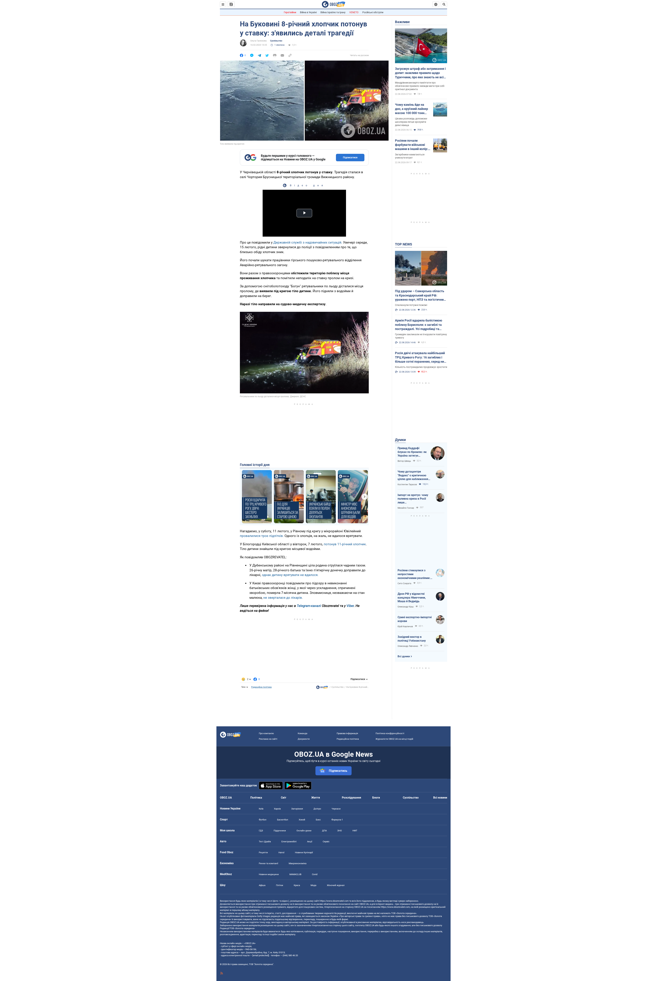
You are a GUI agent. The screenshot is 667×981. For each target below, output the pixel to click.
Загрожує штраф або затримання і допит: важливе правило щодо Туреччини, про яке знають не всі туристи (420, 73)
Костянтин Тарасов (407, 484)
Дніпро (317, 808)
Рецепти (263, 852)
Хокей (302, 819)
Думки (400, 440)
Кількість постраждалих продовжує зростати (421, 367)
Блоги (376, 797)
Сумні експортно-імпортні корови (415, 619)
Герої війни (290, 12)
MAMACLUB (295, 874)
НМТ (354, 830)
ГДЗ (261, 830)
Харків (277, 808)
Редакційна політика (261, 687)
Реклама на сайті (268, 739)
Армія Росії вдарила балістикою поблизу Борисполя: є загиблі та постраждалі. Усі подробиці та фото (418, 325)
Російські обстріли (372, 12)
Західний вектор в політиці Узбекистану (412, 638)
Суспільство (276, 41)
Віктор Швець (404, 461)
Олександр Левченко (408, 646)
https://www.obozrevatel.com (334, 901)
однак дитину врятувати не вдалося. (290, 575)
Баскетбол (282, 819)
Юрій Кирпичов (405, 626)
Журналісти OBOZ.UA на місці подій (394, 739)
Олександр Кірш (406, 607)
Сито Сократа (404, 583)
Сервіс (326, 841)
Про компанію (266, 733)
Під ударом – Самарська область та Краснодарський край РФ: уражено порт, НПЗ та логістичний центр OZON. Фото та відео (420, 295)
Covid (314, 874)
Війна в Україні (308, 12)
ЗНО (339, 830)
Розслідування (351, 797)
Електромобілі (289, 841)
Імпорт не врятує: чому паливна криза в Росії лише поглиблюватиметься (413, 498)
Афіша (262, 885)
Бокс (318, 819)
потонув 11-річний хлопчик (345, 544)
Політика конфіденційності (390, 733)
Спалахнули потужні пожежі (411, 305)
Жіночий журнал (336, 885)
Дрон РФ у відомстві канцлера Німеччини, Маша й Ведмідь (412, 597)
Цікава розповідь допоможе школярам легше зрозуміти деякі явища (411, 122)
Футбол (262, 819)
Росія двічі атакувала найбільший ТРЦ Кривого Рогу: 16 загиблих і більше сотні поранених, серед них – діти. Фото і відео (420, 357)
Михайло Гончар (406, 508)
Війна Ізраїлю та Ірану (332, 12)
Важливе (402, 22)
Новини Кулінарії (304, 852)
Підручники (280, 830)
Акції (309, 841)
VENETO (354, 12)
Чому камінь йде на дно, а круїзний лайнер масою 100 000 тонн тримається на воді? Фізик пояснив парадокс (411, 109)
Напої (281, 852)
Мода (313, 885)
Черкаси (336, 808)
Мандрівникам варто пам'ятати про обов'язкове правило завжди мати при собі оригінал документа (419, 86)
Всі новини (440, 797)
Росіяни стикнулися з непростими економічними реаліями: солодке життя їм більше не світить (414, 574)
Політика (256, 797)
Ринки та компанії (268, 863)
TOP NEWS (403, 244)
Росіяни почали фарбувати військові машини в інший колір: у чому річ (412, 145)
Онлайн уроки (304, 830)
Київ (261, 808)
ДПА (324, 830)
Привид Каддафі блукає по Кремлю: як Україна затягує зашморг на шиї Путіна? (412, 452)
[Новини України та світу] (322, 688)
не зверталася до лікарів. (283, 598)
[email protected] (260, 955)
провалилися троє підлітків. (262, 536)
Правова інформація (347, 733)
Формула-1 (337, 819)
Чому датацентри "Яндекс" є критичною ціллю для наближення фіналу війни (413, 475)
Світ (283, 797)
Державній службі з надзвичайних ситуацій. (307, 242)
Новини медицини (269, 874)
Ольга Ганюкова (258, 41)
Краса (297, 885)
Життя (315, 797)
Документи (304, 739)
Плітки (279, 885)
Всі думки (404, 656)
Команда (302, 733)
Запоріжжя (297, 808)
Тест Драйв (265, 841)
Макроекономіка (297, 863)
